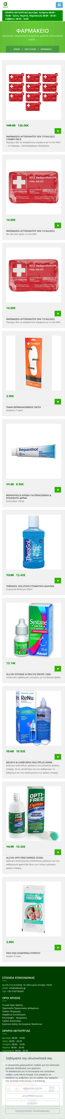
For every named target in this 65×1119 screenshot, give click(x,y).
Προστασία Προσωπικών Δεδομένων (20, 1008)
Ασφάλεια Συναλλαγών (14, 1014)
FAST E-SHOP (30, 49)
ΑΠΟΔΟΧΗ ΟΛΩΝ (32, 1088)
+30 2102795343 (15, 991)
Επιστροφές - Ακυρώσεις (14, 1017)
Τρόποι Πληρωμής (11, 1011)
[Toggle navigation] (59, 5)
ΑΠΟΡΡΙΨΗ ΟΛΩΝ (32, 1096)
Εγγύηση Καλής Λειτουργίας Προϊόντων (22, 1024)
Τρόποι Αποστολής (11, 1020)
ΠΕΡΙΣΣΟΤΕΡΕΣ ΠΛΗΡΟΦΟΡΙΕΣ (32, 1111)
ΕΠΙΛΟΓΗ (33, 1103)
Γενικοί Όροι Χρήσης (12, 1005)
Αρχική (17, 49)
